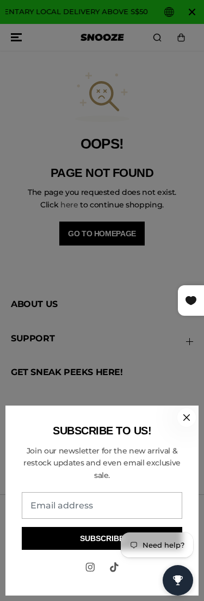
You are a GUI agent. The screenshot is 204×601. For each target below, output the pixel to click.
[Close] (187, 418)
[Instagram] (90, 567)
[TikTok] (114, 567)
